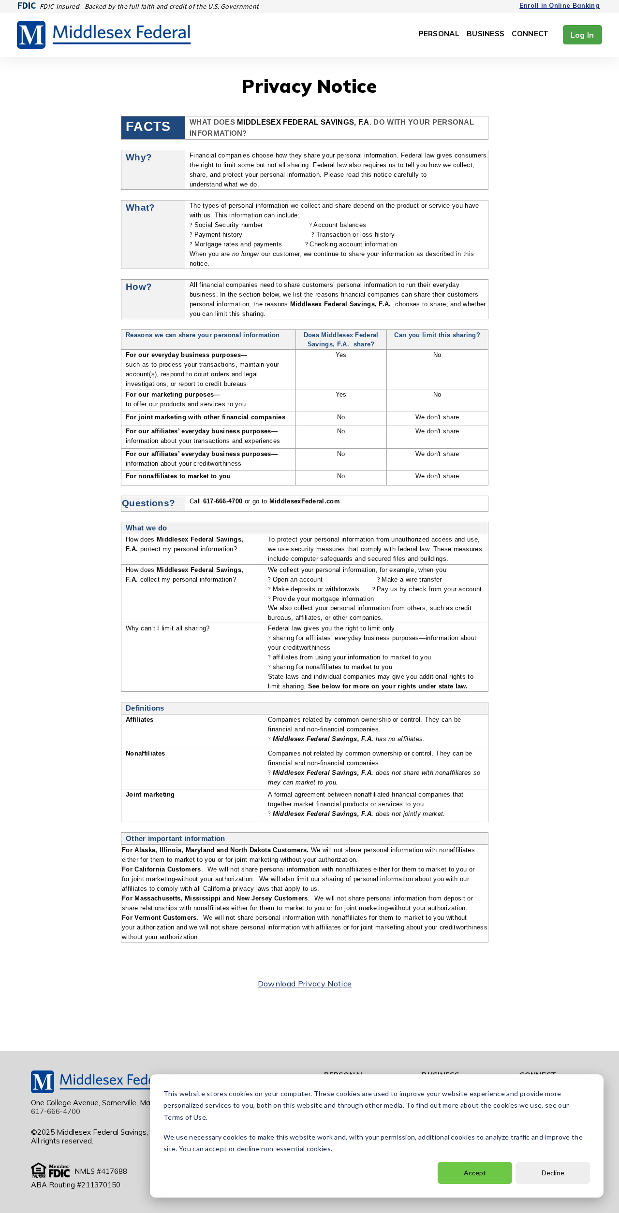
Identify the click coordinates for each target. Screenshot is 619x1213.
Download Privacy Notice (305, 983)
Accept (475, 1173)
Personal (439, 34)
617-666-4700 (55, 1111)
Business (485, 34)
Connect (530, 34)
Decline (553, 1173)
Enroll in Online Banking (559, 5)
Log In (582, 35)
